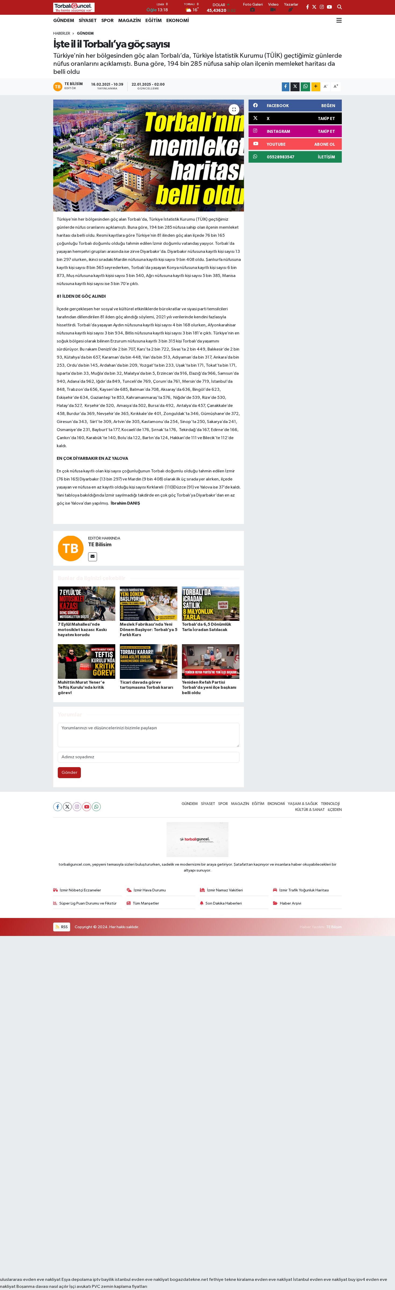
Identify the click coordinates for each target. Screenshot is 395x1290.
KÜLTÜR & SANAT (310, 810)
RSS (64, 927)
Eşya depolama (77, 1279)
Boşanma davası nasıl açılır (42, 1286)
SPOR (107, 20)
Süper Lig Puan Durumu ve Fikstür (88, 903)
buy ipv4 (357, 1279)
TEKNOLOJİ (330, 804)
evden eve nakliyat (273, 1279)
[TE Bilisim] (71, 548)
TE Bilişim (334, 927)
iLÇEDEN (335, 810)
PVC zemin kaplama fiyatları (119, 1286)
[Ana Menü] (339, 21)
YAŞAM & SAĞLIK (303, 804)
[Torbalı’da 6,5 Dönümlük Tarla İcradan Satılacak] (210, 603)
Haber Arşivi (290, 903)
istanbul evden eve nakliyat (142, 1279)
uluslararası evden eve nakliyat (30, 1279)
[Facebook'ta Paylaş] (285, 86)
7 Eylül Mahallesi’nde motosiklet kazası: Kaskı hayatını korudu (82, 629)
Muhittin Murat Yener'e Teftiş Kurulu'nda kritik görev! (81, 687)
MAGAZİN (129, 20)
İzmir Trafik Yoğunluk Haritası (304, 890)
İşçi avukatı (80, 1286)
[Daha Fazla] (315, 86)
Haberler (61, 33)
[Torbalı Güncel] (74, 7)
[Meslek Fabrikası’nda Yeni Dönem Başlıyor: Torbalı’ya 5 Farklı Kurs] (148, 603)
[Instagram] (77, 806)
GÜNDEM (63, 20)
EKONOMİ (177, 20)
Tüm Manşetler (146, 903)
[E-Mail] (92, 556)
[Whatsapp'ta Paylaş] (305, 86)
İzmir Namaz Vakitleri (225, 890)
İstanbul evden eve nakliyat (320, 1279)
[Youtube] (86, 806)
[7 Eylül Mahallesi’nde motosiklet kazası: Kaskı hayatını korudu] (86, 603)
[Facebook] (57, 806)
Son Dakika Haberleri (224, 903)
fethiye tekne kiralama (231, 1279)
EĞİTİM (153, 20)
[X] (67, 806)
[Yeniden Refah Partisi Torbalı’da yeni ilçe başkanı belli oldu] (210, 661)
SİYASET (88, 20)
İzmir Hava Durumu (150, 890)
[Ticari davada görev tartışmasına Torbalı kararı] (148, 661)
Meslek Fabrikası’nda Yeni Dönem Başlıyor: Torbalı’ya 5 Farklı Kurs (148, 629)
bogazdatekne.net (189, 1279)
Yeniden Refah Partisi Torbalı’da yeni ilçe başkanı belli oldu (209, 687)
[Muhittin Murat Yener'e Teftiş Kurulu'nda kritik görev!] (86, 661)
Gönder (69, 772)
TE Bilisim (100, 544)
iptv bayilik (103, 1279)
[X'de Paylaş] (295, 86)
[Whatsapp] (96, 806)
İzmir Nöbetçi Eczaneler (80, 890)
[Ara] (339, 7)
